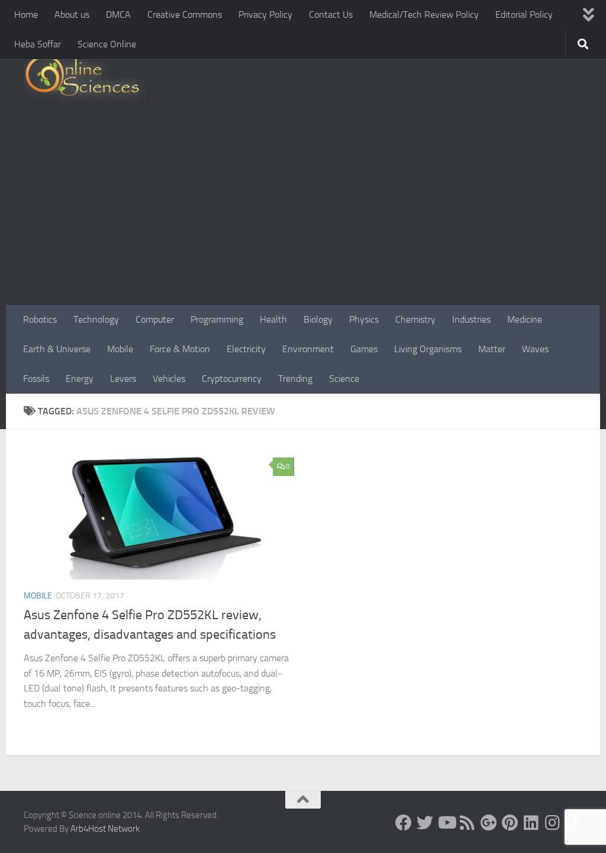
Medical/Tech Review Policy (424, 14)
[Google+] (489, 823)
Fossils (36, 378)
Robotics (40, 319)
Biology (318, 319)
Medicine (524, 319)
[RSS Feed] (467, 823)
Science (344, 378)
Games (364, 349)
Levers (123, 378)
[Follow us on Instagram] (552, 823)
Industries (471, 319)
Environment (308, 349)
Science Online (107, 44)
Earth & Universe (57, 349)
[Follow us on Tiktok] (574, 823)
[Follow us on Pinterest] (510, 823)
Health (273, 319)
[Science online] (403, 823)
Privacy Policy (265, 14)
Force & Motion (180, 349)
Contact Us (331, 14)
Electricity (246, 349)
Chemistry (415, 319)
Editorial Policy (524, 14)
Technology (96, 319)
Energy (80, 378)
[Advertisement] (303, 216)
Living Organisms (428, 349)
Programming (217, 319)
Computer (155, 319)
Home (26, 14)
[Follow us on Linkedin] (531, 823)
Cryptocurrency (232, 378)
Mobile (120, 349)
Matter (491, 349)
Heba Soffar (37, 44)
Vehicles (169, 378)
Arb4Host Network (105, 828)
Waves (535, 349)
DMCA (118, 14)
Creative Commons (184, 14)
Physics (364, 319)
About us (71, 14)
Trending (295, 378)
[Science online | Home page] (87, 78)
